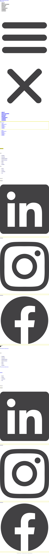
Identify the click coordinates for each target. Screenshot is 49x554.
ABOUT (3, 3)
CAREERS (4, 9)
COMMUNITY (5, 8)
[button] (24, 61)
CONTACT (4, 10)
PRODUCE (4, 5)
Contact (1, 372)
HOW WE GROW (5, 4)
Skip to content (2, 0)
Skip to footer (7, 0)
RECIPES (3, 6)
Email (1, 345)
